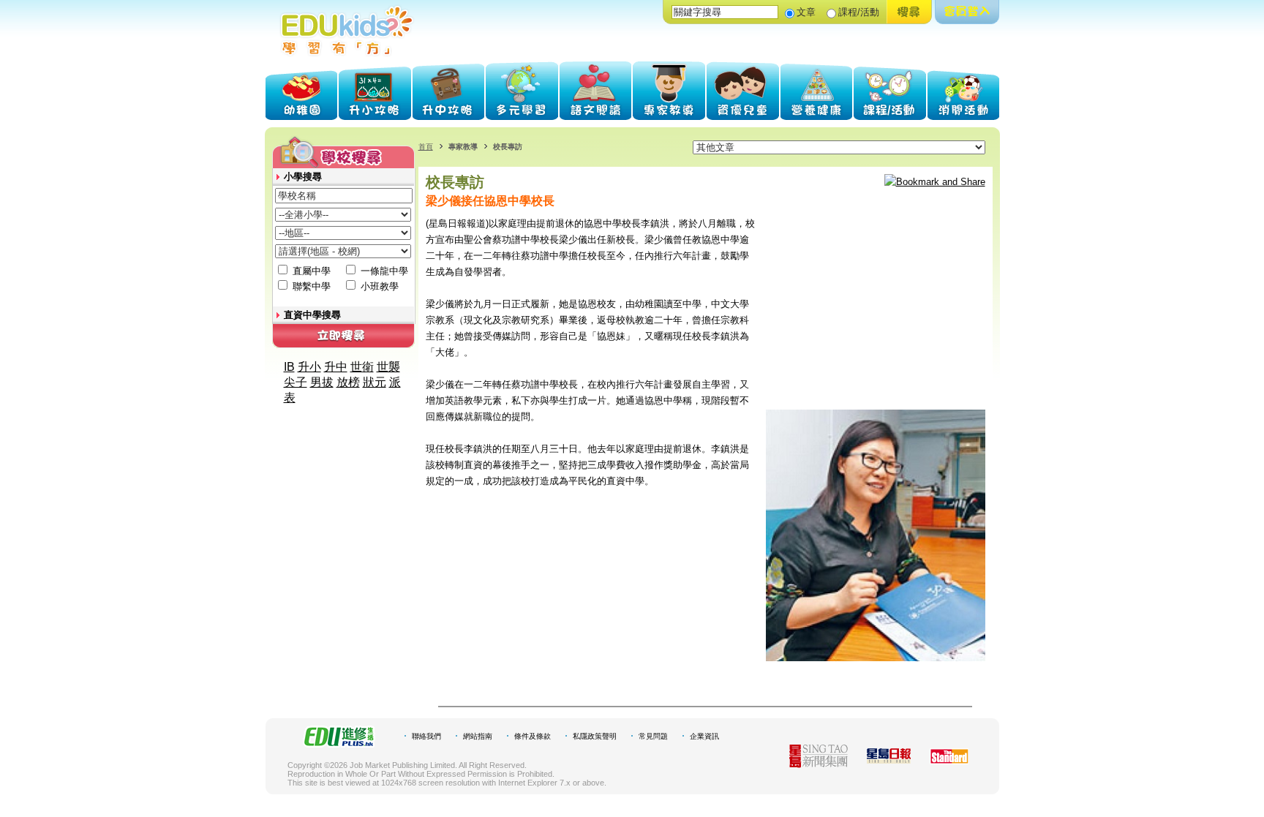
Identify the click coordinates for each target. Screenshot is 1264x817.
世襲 (388, 367)
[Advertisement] (875, 307)
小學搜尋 (303, 176)
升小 (309, 367)
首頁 (425, 147)
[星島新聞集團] (818, 764)
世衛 (362, 367)
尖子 (295, 382)
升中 (335, 367)
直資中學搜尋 (312, 314)
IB (289, 367)
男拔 (322, 382)
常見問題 (653, 736)
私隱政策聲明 (595, 736)
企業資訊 (704, 736)
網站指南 (477, 736)
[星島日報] (889, 759)
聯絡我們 (426, 736)
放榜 (348, 382)
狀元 (374, 382)
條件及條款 (532, 736)
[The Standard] (949, 760)
